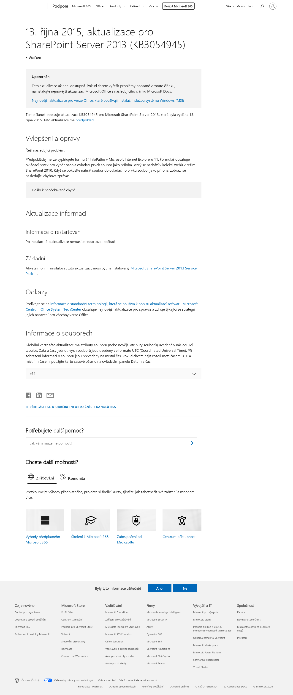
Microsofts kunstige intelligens (163, 612)
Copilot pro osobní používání (30, 619)
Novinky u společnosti (249, 619)
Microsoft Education (116, 612)
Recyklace (66, 648)
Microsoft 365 (81, 6)
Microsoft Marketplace (205, 645)
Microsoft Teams (155, 663)
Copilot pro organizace (27, 612)
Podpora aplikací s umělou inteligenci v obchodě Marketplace (212, 628)
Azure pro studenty (115, 663)
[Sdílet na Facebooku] (29, 394)
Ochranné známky (179, 686)
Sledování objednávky (73, 641)
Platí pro (35, 57)
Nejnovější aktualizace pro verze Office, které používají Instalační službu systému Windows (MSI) (108, 100)
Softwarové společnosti (206, 659)
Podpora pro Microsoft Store (77, 626)
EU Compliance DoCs (235, 686)
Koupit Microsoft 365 (178, 6)
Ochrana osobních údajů (122, 686)
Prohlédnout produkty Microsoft (32, 634)
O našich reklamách (206, 686)
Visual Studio (200, 667)
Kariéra (241, 612)
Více (151, 6)
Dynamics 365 (154, 634)
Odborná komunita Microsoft (209, 637)
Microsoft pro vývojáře (205, 612)
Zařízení (135, 6)
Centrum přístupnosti (179, 536)
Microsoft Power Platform (207, 652)
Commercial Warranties (74, 656)
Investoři (242, 637)
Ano (159, 588)
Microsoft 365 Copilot (158, 656)
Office (99, 6)
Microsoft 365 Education (118, 634)
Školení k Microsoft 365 (90, 536)
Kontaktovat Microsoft (90, 686)
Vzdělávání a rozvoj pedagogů (121, 648)
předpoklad (85, 119)
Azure (149, 626)
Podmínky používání (152, 686)
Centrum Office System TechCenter (53, 309)
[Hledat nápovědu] (262, 6)
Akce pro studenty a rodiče (120, 656)
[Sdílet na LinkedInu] (37, 394)
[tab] (42, 478)
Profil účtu (67, 612)
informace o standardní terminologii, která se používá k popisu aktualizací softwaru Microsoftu (125, 303)
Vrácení (65, 634)
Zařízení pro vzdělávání (118, 619)
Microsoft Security (156, 619)
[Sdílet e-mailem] (48, 394)
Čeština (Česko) (30, 680)
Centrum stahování (71, 619)
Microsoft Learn (202, 619)
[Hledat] (191, 443)
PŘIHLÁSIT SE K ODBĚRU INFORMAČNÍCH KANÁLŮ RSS (73, 407)
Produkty (115, 6)
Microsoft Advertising (158, 648)
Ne (185, 588)
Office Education (114, 641)
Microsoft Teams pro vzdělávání (123, 626)
